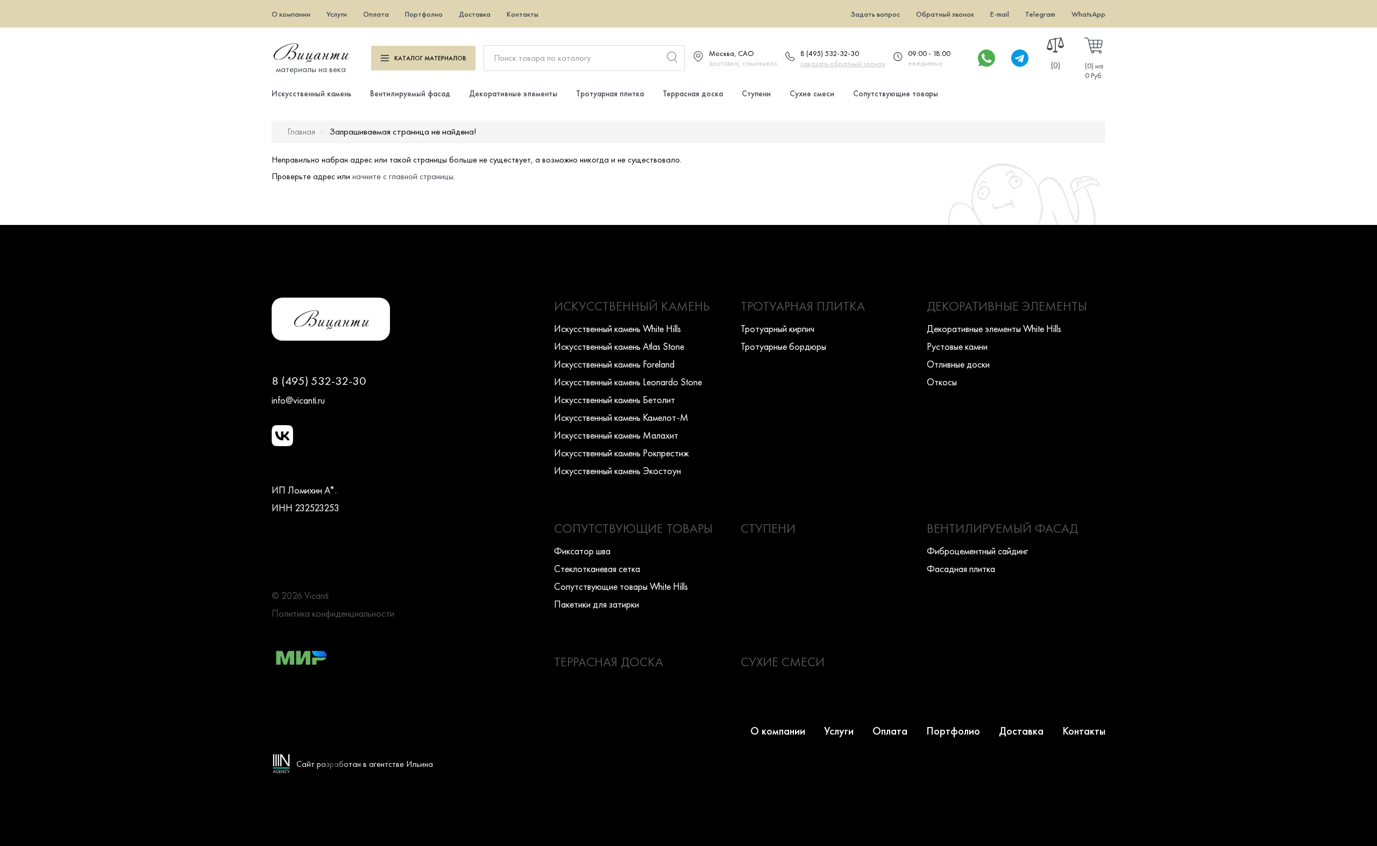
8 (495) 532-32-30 (829, 53)
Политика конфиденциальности (333, 613)
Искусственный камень (311, 93)
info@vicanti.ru (298, 400)
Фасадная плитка (961, 568)
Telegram (1040, 14)
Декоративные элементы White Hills (994, 328)
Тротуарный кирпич (777, 328)
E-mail (999, 14)
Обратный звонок (945, 14)
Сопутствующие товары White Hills (621, 586)
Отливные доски (958, 364)
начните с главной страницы (402, 176)
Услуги (336, 14)
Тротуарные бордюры (783, 346)
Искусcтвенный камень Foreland (614, 364)
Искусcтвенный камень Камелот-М (621, 417)
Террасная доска (693, 93)
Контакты (522, 14)
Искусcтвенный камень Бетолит (614, 399)
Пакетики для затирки (596, 604)
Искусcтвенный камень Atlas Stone (619, 346)
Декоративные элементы (513, 93)
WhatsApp (1088, 14)
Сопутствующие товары (895, 93)
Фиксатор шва (582, 551)
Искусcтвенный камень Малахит (616, 435)
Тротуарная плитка (610, 93)
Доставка (475, 14)
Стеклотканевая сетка (597, 568)
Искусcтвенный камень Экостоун (617, 470)
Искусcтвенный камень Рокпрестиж (621, 453)
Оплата (376, 14)
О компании (291, 14)
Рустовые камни (957, 346)
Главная (301, 131)
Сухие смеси (812, 93)
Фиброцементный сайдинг (977, 551)
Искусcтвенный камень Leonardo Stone (628, 382)
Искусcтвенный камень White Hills (617, 328)
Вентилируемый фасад (410, 93)
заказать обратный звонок (842, 63)
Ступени (756, 93)
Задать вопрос (875, 14)
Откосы (942, 382)
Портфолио (424, 14)
